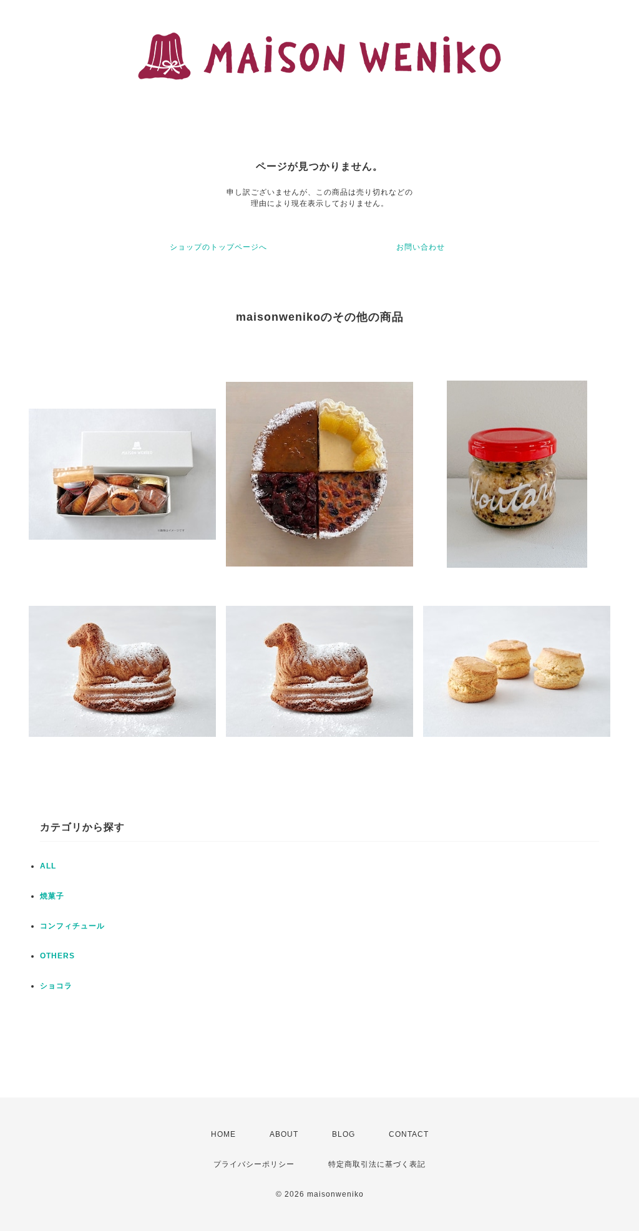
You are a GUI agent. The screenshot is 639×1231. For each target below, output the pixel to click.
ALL (48, 866)
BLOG (343, 1134)
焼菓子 (52, 896)
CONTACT (409, 1134)
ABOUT (284, 1134)
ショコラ (56, 985)
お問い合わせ (420, 247)
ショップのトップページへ (218, 247)
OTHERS (57, 955)
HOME (223, 1134)
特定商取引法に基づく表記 (377, 1164)
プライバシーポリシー (254, 1164)
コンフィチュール (72, 926)
